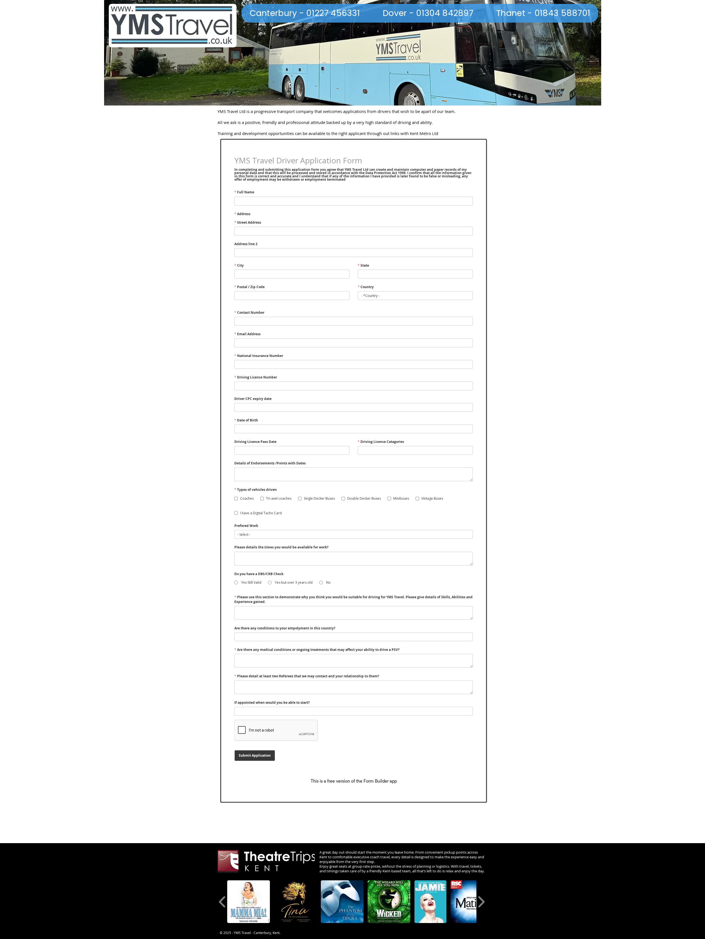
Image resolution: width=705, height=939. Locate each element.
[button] (248, 901)
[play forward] (481, 901)
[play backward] (222, 901)
